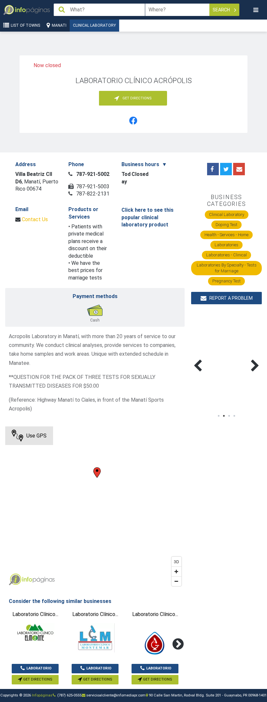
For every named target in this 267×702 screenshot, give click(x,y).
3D (176, 561)
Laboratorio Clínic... (38, 669)
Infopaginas (14, 579)
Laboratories (226, 244)
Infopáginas (42, 695)
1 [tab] (218, 416)
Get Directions (37, 679)
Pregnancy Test (226, 281)
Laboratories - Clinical (226, 254)
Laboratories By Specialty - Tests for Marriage (227, 268)
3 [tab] (229, 416)
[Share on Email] (239, 169)
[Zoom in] (176, 571)
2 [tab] (224, 416)
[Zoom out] (176, 581)
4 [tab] (234, 416)
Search (222, 9)
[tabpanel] (208, 358)
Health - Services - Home (226, 234)
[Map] (95, 507)
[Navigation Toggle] (255, 10)
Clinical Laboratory (94, 25)
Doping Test (226, 224)
